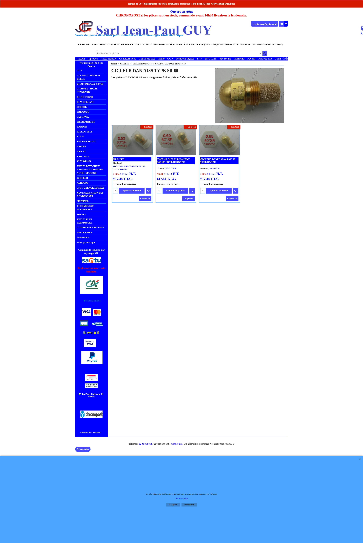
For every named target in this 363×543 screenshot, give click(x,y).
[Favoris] (148, 191)
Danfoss (117, 163)
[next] (286, 58)
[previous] (283, 58)
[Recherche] (264, 53)
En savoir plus (182, 498)
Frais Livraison (124, 184)
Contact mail (176, 444)
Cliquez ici (145, 199)
